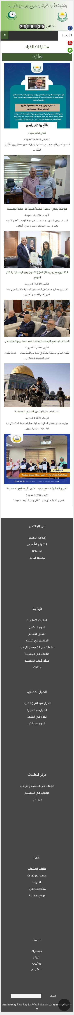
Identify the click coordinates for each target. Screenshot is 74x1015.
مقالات (37, 667)
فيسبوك (36, 951)
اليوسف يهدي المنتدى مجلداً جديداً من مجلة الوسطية (37, 209)
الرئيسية (67, 35)
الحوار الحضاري (37, 627)
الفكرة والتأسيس (37, 544)
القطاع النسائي (37, 634)
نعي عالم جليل (37, 133)
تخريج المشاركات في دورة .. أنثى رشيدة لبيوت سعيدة (37, 488)
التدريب (37, 882)
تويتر (37, 957)
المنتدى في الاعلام (37, 640)
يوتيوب (36, 963)
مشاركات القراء (37, 889)
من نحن (37, 799)
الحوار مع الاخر (37, 723)
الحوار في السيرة (37, 710)
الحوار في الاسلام (37, 716)
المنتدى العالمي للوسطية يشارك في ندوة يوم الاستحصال (37, 341)
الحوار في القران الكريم (37, 703)
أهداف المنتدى (37, 537)
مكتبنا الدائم (37, 557)
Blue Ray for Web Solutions (33, 1004)
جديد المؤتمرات (37, 875)
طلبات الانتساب (37, 868)
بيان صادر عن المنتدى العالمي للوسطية (37, 411)
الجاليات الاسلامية (37, 620)
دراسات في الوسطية (37, 654)
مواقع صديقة (37, 895)
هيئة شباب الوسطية (37, 660)
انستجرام (36, 969)
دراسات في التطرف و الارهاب (37, 647)
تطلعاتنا (37, 551)
